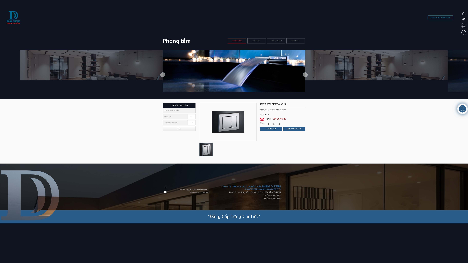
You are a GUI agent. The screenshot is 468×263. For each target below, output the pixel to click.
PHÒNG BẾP (256, 41)
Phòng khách (276, 41)
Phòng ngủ (295, 41)
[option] (133, 71)
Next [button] (305, 74)
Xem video (272, 129)
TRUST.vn (204, 192)
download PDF (295, 129)
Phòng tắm (237, 41)
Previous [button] (162, 74)
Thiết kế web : (195, 192)
